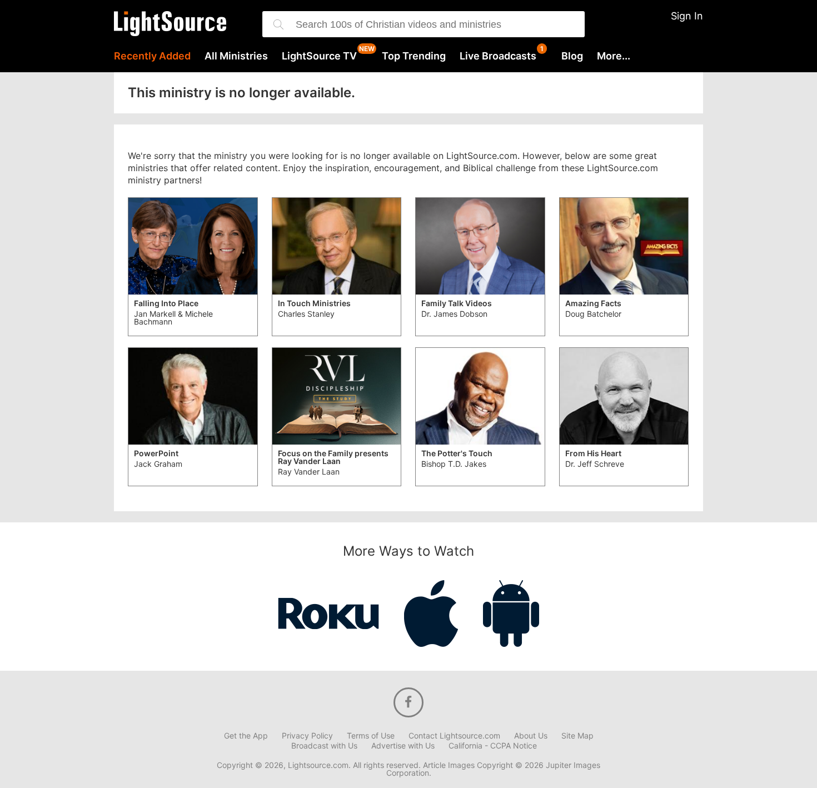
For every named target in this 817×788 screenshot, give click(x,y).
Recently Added (152, 56)
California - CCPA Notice (493, 746)
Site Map (577, 736)
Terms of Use (371, 736)
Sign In (687, 16)
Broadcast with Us (324, 746)
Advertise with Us (403, 746)
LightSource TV (319, 56)
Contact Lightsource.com (454, 736)
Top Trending (414, 56)
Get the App (246, 736)
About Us (530, 736)
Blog (572, 56)
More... (613, 56)
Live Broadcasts (498, 56)
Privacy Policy (307, 736)
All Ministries (236, 56)
